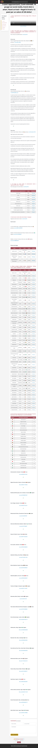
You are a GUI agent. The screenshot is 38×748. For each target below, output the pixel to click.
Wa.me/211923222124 (23, 660)
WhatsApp (33, 193)
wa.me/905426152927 (23, 474)
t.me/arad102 (25, 34)
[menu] (36, 2)
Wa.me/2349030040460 (23, 629)
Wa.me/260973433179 (23, 619)
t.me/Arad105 (24, 218)
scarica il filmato (23, 26)
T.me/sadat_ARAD (17, 42)
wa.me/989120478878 (18, 228)
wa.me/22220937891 (23, 515)
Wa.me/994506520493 (23, 640)
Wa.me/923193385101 (23, 671)
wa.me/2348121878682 (23, 712)
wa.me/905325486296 (23, 547)
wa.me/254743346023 (23, 567)
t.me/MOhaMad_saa (14, 92)
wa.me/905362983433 (23, 578)
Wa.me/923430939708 (23, 650)
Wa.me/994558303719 (23, 702)
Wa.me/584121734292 (23, 484)
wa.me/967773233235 (23, 536)
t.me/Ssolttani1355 (32, 132)
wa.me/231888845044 (15, 240)
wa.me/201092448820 (23, 609)
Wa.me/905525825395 (23, 681)
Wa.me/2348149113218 (23, 691)
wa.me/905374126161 (23, 505)
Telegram (33, 201)
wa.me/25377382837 (23, 526)
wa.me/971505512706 (23, 557)
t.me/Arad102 (26, 186)
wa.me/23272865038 (17, 234)
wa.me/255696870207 (23, 495)
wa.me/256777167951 (23, 588)
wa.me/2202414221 (23, 598)
